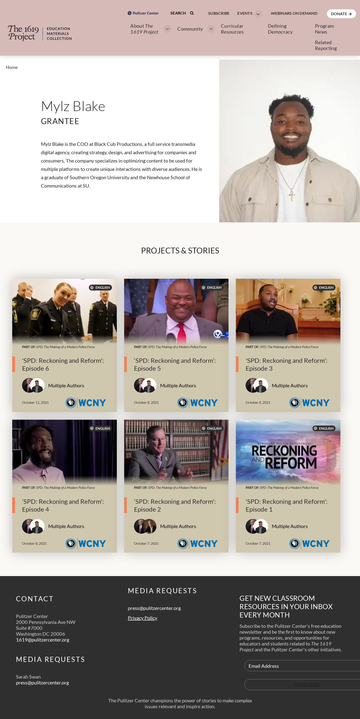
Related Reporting (326, 45)
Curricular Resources (232, 29)
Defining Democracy (280, 29)
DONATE (339, 13)
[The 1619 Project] (44, 30)
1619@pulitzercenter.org (42, 640)
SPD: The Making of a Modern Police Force (65, 347)
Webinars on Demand (294, 13)
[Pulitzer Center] (143, 40)
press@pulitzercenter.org (42, 682)
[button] (248, 13)
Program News (324, 29)
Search (178, 13)
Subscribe (218, 13)
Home (12, 67)
